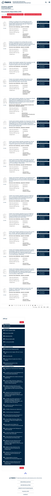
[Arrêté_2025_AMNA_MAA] (4, 143)
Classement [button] (6, 328)
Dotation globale (26, 37)
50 (41, 307)
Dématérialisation (25, 482)
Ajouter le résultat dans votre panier (15, 14)
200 (47, 307)
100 (44, 307)
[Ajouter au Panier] (38, 22)
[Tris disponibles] (5, 14)
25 (38, 307)
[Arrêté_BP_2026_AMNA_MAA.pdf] (4, 162)
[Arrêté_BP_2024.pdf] (4, 234)
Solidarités (25, 35)
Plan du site (25, 491)
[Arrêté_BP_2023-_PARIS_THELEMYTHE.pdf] (4, 24)
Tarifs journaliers (26, 36)
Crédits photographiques (25, 488)
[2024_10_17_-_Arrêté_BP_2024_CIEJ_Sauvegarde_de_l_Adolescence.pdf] (4, 252)
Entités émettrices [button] (8, 347)
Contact (25, 494)
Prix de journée (26, 92)
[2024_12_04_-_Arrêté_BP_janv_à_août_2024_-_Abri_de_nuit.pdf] (4, 216)
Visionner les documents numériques (33, 14)
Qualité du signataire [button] (8, 366)
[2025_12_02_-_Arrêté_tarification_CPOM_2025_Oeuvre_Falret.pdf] (4, 81)
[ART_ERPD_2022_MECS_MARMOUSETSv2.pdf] (4, 64)
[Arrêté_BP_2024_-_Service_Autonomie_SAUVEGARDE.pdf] (4, 44)
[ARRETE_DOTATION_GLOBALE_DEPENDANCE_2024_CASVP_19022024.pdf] (4, 180)
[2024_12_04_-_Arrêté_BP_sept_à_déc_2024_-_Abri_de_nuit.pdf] (4, 198)
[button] (4, 344)
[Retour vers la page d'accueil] (6, 2)
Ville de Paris (11, 9)
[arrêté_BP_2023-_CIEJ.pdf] (4, 271)
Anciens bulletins (25, 485)
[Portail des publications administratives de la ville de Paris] (13, 478)
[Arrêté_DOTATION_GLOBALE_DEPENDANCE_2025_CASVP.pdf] (4, 123)
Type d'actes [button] (6, 323)
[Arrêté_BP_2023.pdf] (4, 290)
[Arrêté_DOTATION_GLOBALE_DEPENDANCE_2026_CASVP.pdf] (4, 100)
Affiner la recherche (6, 17)
